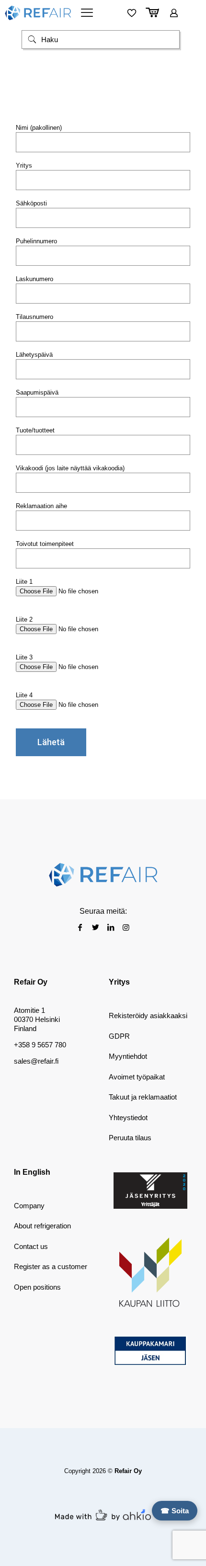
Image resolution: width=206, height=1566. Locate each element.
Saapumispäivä (37, 392)
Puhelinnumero (36, 241)
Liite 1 (24, 581)
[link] (150, 1190)
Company (29, 1206)
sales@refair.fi (36, 1061)
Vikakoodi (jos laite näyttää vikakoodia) (70, 468)
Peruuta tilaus (130, 1138)
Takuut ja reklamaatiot (143, 1097)
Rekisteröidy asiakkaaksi (148, 1015)
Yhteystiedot (128, 1117)
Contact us (31, 1246)
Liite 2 (24, 619)
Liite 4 (24, 695)
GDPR (119, 1036)
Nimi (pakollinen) (39, 127)
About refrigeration (42, 1226)
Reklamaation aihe (41, 506)
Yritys (24, 165)
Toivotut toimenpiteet (45, 543)
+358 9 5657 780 (40, 1045)
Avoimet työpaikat (137, 1077)
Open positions (37, 1287)
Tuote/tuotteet (35, 430)
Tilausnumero (34, 316)
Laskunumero (34, 279)
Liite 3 (24, 657)
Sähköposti (31, 203)
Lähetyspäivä (34, 354)
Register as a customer (50, 1266)
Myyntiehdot (128, 1056)
